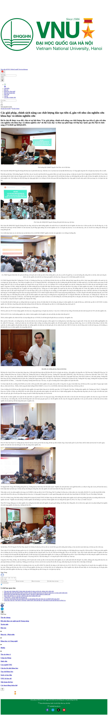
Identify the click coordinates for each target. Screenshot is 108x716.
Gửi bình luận (4, 583)
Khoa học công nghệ (9, 91)
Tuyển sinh (4, 624)
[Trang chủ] (51, 68)
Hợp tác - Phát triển (8, 634)
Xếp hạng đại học (7, 682)
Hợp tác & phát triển (9, 93)
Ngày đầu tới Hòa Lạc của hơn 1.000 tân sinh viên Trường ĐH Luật (22, 596)
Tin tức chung (15, 108)
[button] (54, 605)
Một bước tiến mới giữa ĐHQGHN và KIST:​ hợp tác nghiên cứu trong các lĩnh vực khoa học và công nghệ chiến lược (35, 593)
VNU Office (10, 69)
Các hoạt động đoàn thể (9, 685)
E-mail (15, 69)
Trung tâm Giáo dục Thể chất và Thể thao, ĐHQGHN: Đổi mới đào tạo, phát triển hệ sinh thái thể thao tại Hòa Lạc (35, 600)
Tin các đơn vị (6, 654)
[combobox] (3, 72)
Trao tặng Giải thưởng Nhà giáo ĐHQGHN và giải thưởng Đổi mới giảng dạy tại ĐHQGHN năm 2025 (31, 599)
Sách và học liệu (6, 675)
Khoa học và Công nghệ (9, 641)
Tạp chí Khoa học (7, 671)
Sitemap (25, 69)
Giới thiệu (6, 88)
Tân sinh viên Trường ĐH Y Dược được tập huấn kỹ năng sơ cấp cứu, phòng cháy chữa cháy (29, 591)
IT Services (20, 69)
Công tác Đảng (6, 658)
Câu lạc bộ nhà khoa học (9, 668)
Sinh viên (6, 94)
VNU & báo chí (6, 678)
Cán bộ (6, 96)
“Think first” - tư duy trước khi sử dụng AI (15, 597)
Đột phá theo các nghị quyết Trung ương (15, 621)
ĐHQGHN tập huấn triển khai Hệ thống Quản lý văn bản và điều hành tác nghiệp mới (27, 594)
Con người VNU (6, 665)
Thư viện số (4, 69)
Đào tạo (6, 90)
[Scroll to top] (2, 689)
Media (3, 648)
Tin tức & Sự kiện (6, 108)
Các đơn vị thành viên (10, 97)
